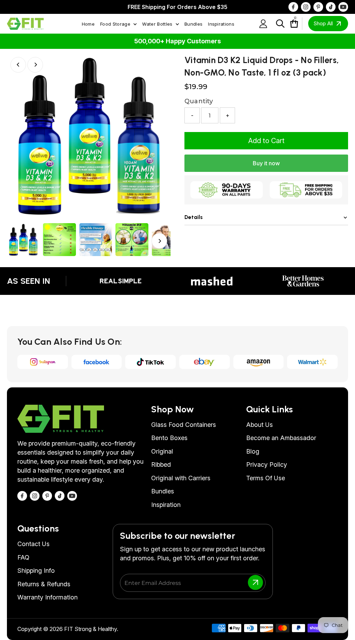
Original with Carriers (180, 478)
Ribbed (161, 464)
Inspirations (221, 24)
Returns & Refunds (43, 584)
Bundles (193, 24)
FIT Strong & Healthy (90, 628)
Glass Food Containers (183, 424)
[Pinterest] (318, 7)
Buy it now (266, 163)
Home (88, 24)
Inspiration (166, 504)
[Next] (35, 64)
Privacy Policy (266, 464)
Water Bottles (158, 24)
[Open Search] (280, 23)
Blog (252, 451)
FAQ (23, 557)
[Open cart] (290, 23)
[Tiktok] (331, 7)
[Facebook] (293, 7)
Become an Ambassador (281, 437)
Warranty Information (47, 597)
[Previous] (18, 64)
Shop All (323, 23)
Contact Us (33, 543)
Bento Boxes (169, 437)
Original (162, 451)
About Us (259, 424)
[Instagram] (306, 7)
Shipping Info (36, 570)
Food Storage (116, 24)
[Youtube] (343, 7)
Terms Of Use (265, 478)
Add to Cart (266, 141)
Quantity (198, 101)
